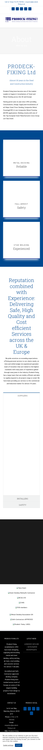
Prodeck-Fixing (13, 731)
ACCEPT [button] (18, 745)
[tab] (21, 396)
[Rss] (29, 708)
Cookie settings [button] (8, 745)
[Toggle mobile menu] (39, 24)
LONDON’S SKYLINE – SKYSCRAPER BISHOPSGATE (31, 647)
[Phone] (31, 713)
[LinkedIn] (37, 708)
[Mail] (33, 708)
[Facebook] (25, 708)
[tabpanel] (21, 447)
